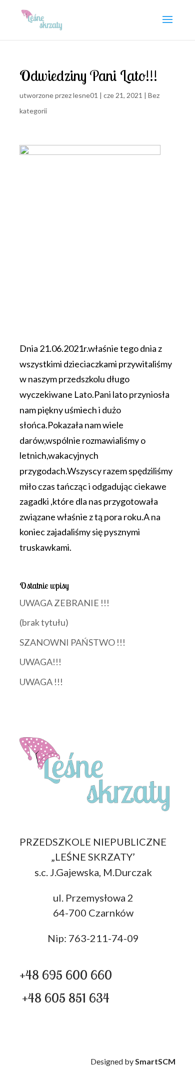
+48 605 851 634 (66, 998)
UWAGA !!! (41, 681)
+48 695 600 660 (66, 975)
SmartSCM (155, 1061)
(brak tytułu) (44, 622)
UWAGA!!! (41, 661)
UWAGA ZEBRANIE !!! (65, 602)
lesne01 (85, 95)
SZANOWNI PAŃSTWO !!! (73, 642)
